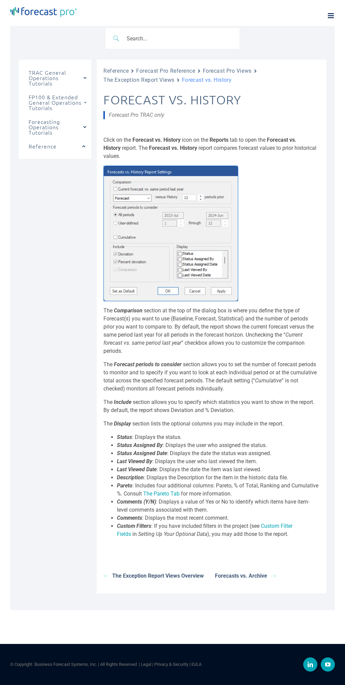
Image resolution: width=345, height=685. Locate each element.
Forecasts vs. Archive (241, 576)
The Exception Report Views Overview (158, 576)
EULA (196, 664)
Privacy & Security (171, 664)
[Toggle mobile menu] (331, 15)
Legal (146, 664)
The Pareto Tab (161, 493)
